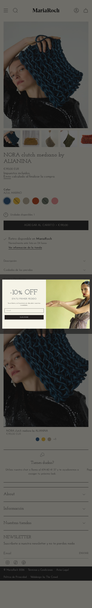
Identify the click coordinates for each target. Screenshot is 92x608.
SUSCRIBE (24, 317)
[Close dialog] (87, 282)
